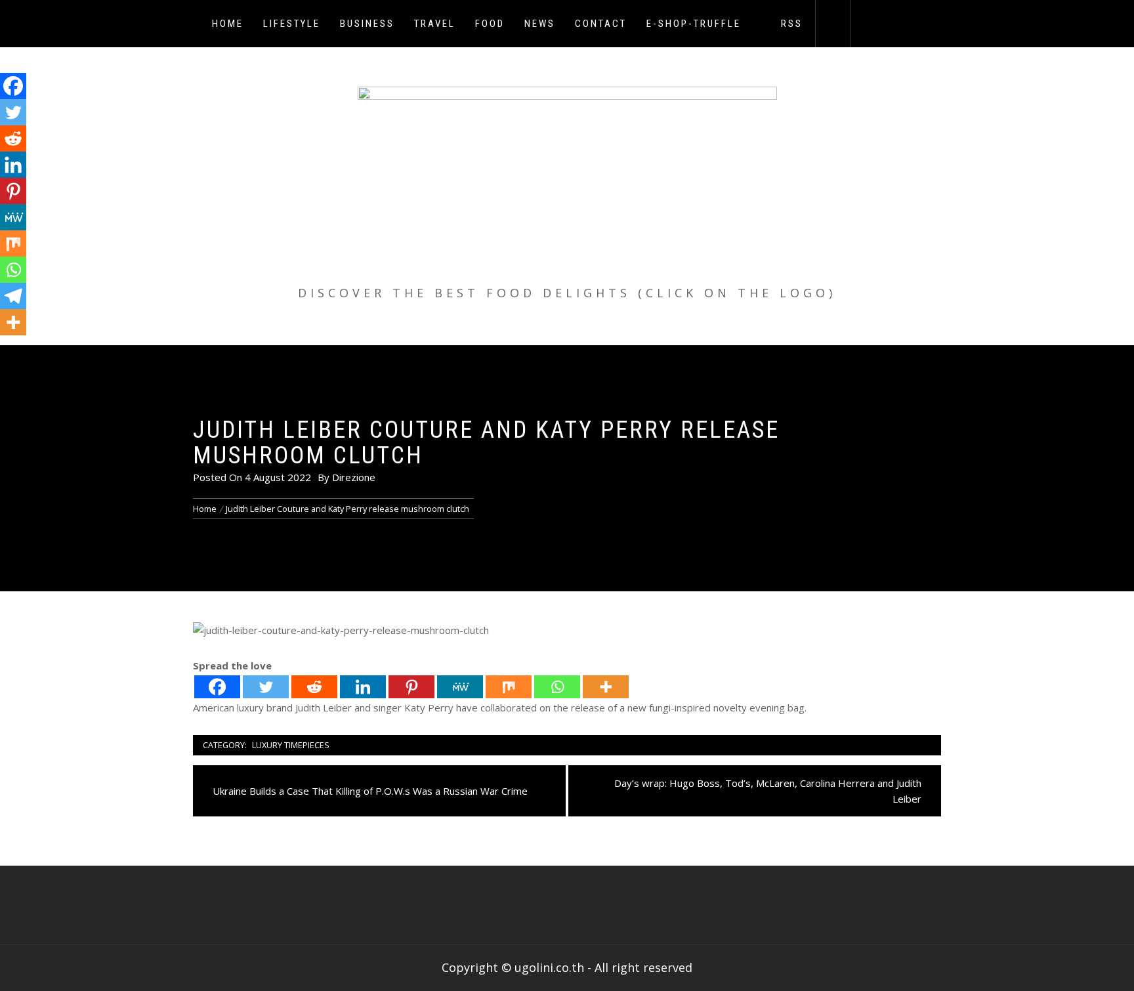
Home (227, 24)
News (539, 24)
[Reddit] (314, 686)
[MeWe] (460, 686)
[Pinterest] (411, 686)
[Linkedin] (363, 686)
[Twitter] (266, 686)
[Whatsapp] (557, 686)
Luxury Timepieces (290, 745)
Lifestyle (291, 24)
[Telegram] (13, 296)
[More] (606, 686)
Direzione (353, 477)
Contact (601, 24)
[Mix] (509, 686)
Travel (434, 24)
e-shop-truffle (693, 24)
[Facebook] (217, 686)
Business (367, 24)
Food (490, 24)
